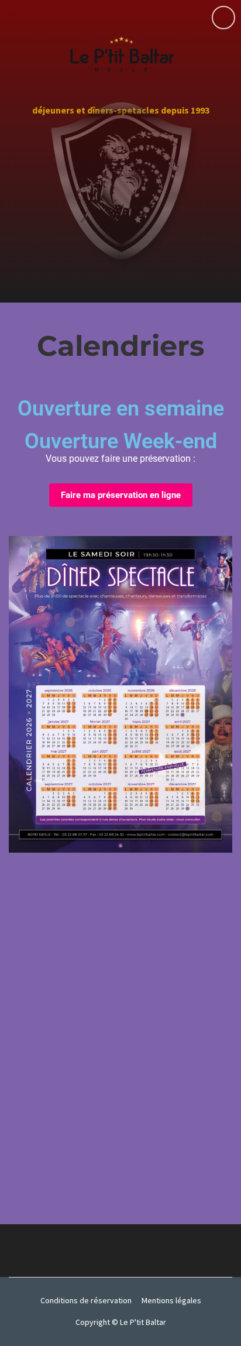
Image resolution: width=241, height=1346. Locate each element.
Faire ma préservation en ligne (121, 495)
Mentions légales (171, 1300)
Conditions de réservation (86, 1300)
